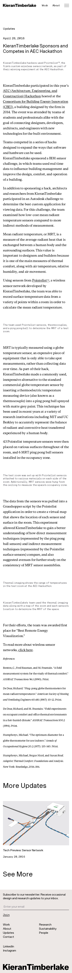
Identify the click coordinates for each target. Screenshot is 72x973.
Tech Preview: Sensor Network (23, 850)
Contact (8, 936)
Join (6, 914)
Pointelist (40, 280)
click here (25, 650)
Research (45, 924)
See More (18, 874)
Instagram (9, 950)
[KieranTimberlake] (19, 5)
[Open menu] (66, 5)
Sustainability (47, 928)
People (43, 932)
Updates (9, 28)
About (56, 5)
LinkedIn (8, 946)
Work (45, 5)
